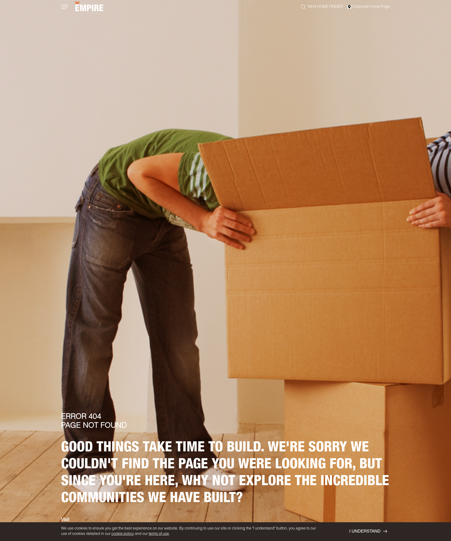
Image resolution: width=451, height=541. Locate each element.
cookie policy (122, 534)
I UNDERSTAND (365, 532)
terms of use (159, 534)
